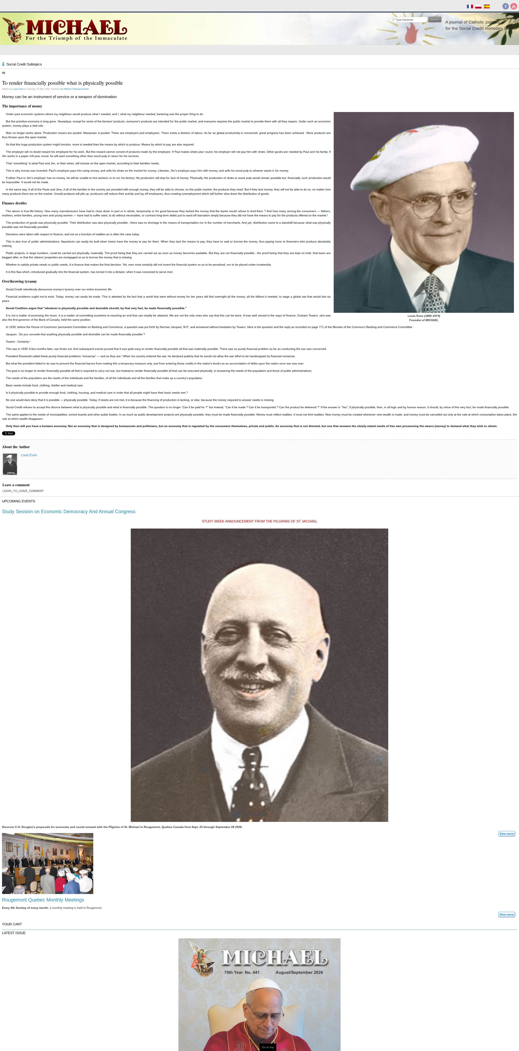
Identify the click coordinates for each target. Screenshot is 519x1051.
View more (507, 833)
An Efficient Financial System (74, 89)
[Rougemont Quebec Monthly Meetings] (47, 863)
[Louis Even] (10, 464)
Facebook (505, 6)
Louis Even (18, 89)
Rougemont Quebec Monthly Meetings (43, 900)
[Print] (3, 72)
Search (435, 19)
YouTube (513, 6)
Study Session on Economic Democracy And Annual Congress (68, 511)
